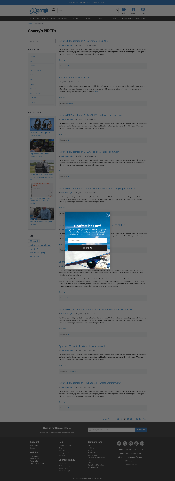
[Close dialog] (107, 215)
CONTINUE (87, 248)
